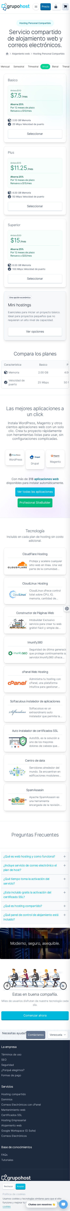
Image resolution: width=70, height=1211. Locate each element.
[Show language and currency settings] (67, 609)
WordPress (15, 459)
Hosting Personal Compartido (48, 53)
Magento (55, 461)
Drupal (35, 463)
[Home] (7, 53)
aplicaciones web (46, 479)
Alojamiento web (21, 53)
